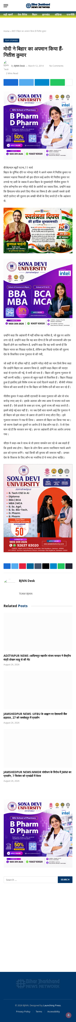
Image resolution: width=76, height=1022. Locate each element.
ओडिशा (58, 14)
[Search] (70, 6)
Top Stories (11, 40)
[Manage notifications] (68, 1015)
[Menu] (6, 6)
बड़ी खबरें (8, 14)
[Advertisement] (38, 928)
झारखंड (46, 14)
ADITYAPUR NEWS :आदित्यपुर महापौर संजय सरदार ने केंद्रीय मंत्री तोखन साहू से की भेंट (37, 657)
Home (7, 31)
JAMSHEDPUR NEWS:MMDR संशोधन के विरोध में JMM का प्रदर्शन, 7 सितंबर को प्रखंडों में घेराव (37, 774)
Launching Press (52, 1005)
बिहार (34, 14)
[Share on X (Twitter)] (26, 82)
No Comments (56, 65)
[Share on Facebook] (11, 82)
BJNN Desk (19, 65)
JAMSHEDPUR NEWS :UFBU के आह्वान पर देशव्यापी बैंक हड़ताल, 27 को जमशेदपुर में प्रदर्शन (35, 716)
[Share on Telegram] (42, 82)
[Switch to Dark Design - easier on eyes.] (65, 5)
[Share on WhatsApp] (57, 82)
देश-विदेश (22, 14)
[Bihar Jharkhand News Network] (38, 5)
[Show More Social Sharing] (69, 82)
